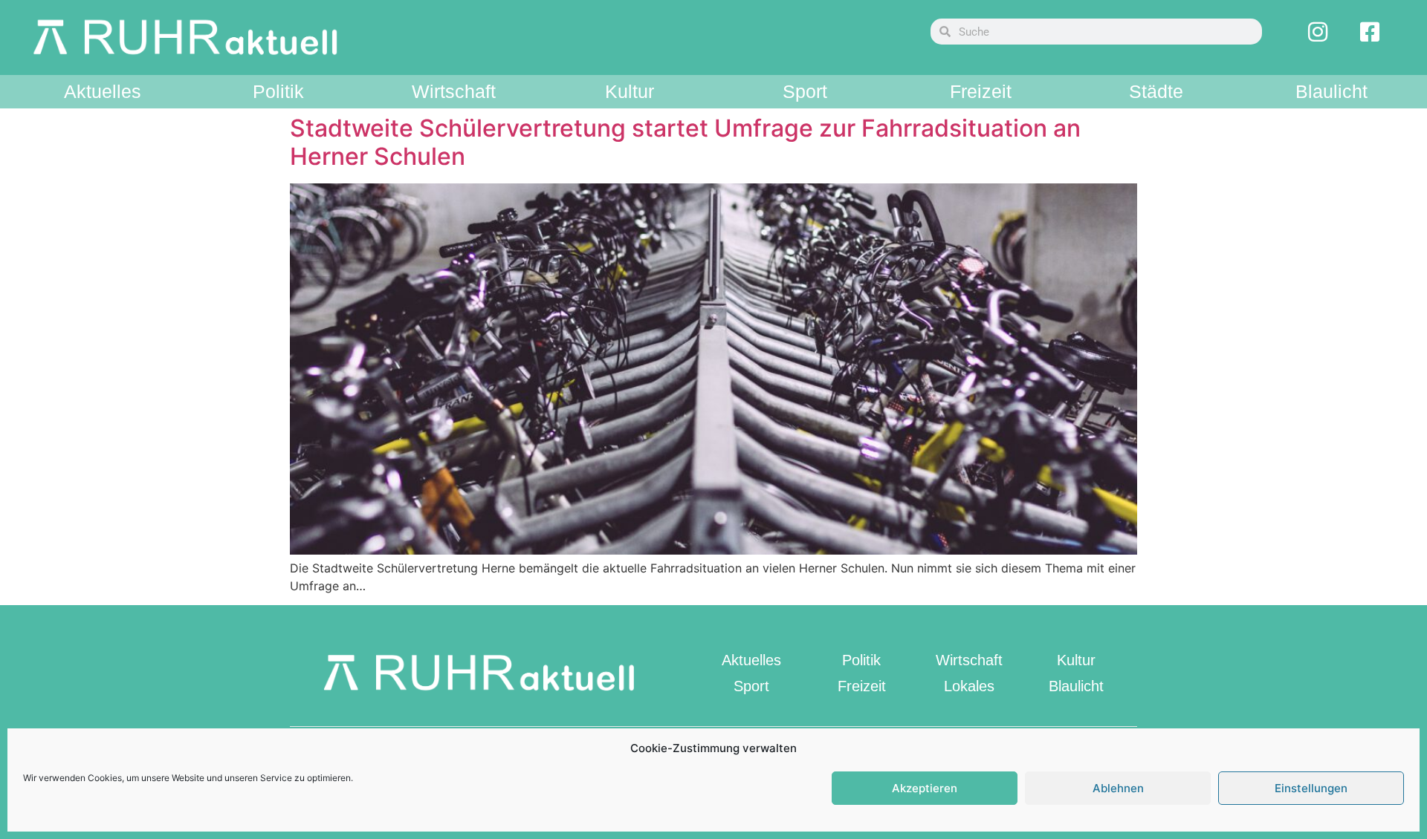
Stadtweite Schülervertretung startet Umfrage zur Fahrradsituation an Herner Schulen (685, 142)
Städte (1156, 91)
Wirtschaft (454, 91)
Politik (278, 91)
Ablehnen (1118, 788)
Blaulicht (1331, 91)
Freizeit (981, 91)
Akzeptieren (924, 788)
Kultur (629, 91)
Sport (805, 91)
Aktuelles (102, 91)
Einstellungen (1311, 788)
